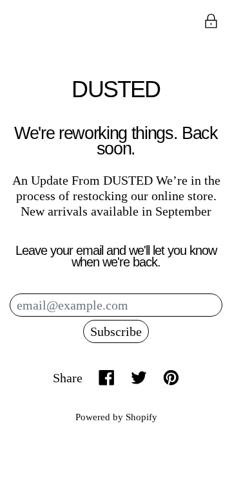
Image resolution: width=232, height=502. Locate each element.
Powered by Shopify (116, 417)
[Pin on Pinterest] (171, 377)
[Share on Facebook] (107, 377)
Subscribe (116, 331)
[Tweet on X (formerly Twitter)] (139, 377)
